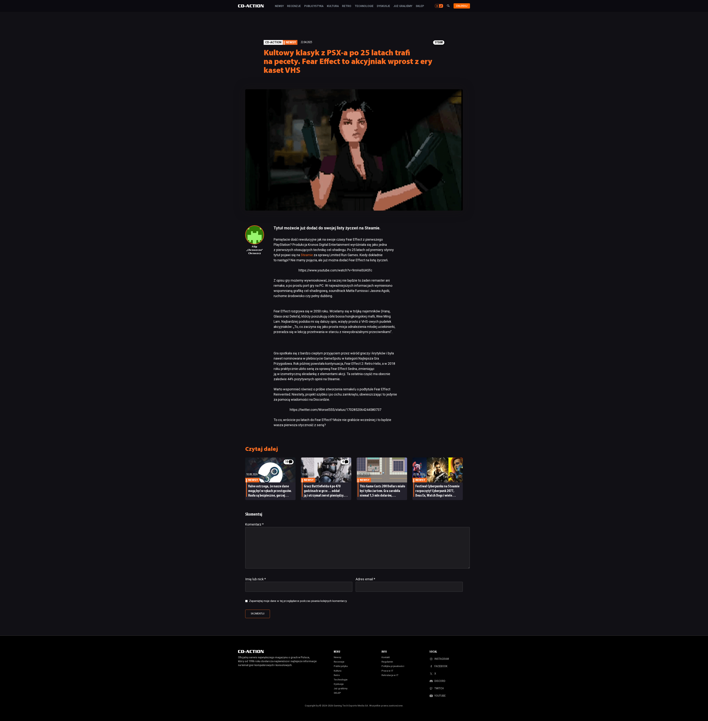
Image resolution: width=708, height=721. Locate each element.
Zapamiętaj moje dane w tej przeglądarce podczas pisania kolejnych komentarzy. (298, 601)
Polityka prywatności (392, 666)
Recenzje (294, 6)
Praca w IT (387, 670)
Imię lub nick (255, 579)
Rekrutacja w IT (389, 675)
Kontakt (385, 657)
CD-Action (273, 42)
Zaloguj (461, 5)
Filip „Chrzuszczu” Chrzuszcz (254, 250)
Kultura (333, 6)
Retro (346, 6)
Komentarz (254, 524)
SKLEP (420, 6)
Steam (439, 42)
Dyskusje (383, 6)
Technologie (364, 6)
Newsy (279, 6)
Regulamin (387, 661)
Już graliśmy (402, 6)
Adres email (365, 579)
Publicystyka (313, 6)
